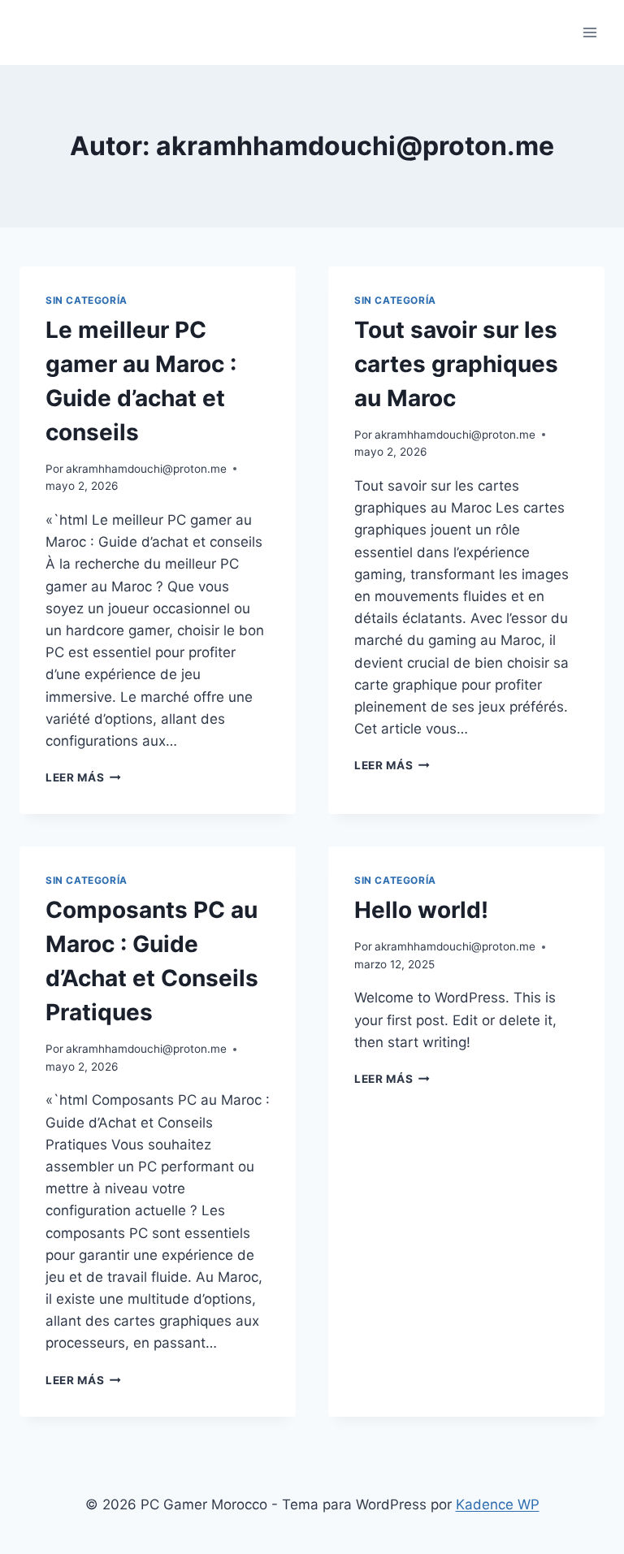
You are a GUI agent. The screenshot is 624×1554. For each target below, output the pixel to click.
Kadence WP (498, 1504)
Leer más (83, 777)
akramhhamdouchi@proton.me (146, 468)
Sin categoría (87, 300)
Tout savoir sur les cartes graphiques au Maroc (456, 364)
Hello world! (421, 910)
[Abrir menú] (589, 32)
